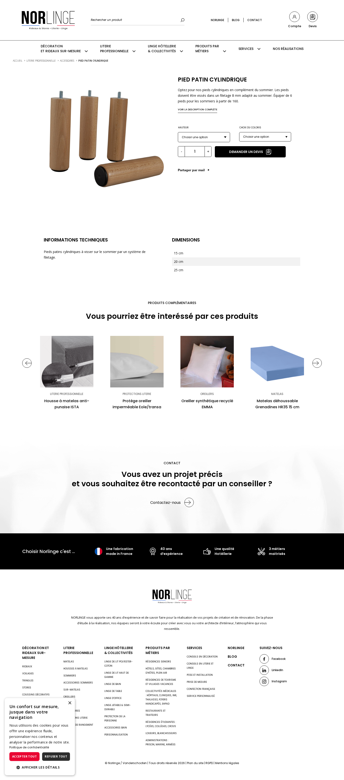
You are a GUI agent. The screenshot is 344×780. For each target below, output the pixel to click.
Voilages (28, 673)
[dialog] (40, 736)
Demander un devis (246, 151)
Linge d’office (112, 698)
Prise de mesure (197, 682)
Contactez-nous (165, 502)
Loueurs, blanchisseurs (161, 733)
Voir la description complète (197, 109)
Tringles (27, 680)
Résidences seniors (158, 661)
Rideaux (27, 666)
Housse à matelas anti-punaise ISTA (66, 404)
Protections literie (75, 718)
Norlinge (217, 20)
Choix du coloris (250, 127)
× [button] (69, 703)
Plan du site (195, 763)
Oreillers (69, 696)
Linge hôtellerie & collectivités (162, 48)
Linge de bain (112, 684)
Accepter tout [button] (24, 756)
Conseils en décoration (202, 656)
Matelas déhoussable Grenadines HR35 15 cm (277, 404)
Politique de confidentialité (29, 747)
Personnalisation (116, 734)
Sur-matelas (71, 689)
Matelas (68, 661)
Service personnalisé (201, 696)
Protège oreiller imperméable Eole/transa (137, 404)
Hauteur (183, 127)
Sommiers (69, 675)
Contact (254, 20)
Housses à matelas (75, 668)
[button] (39, 767)
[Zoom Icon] (105, 137)
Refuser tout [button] (56, 756)
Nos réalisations (288, 48)
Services (245, 48)
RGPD (209, 763)
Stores (26, 687)
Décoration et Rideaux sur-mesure (61, 48)
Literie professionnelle (114, 48)
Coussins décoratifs (36, 694)
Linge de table (113, 691)
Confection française (201, 689)
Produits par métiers (207, 48)
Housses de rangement (78, 725)
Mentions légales (227, 763)
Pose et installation (200, 675)
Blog (236, 20)
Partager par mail (191, 170)
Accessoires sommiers (78, 682)
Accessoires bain (115, 727)
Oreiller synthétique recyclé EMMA (207, 404)
